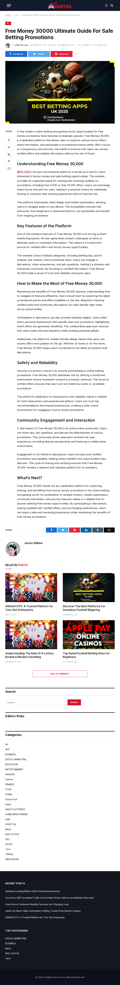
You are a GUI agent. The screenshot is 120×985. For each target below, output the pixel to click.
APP (7, 749)
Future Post (11, 799)
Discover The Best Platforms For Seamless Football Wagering (84, 608)
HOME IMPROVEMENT (16, 814)
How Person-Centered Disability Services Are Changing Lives (37, 904)
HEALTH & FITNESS (15, 809)
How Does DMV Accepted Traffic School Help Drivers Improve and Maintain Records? (49, 897)
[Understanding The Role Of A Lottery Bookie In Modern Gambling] (31, 634)
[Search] (111, 5)
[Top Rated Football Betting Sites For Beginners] (89, 634)
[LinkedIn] (8, 154)
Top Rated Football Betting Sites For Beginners (86, 655)
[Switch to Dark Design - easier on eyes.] (106, 5)
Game (8, 804)
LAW (7, 819)
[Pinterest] (8, 161)
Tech (8, 849)
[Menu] (9, 5)
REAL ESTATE (12, 834)
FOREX (8, 794)
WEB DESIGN (12, 859)
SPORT (9, 844)
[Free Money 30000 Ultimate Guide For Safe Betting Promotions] (60, 122)
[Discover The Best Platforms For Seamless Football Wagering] (89, 587)
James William (21, 45)
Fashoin (9, 779)
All (8, 23)
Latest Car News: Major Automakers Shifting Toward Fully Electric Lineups (43, 911)
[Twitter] (8, 147)
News (8, 829)
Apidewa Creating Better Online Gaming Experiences (32, 891)
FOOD (8, 789)
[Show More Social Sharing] (76, 54)
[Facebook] (8, 140)
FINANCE (9, 784)
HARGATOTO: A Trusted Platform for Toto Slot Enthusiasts (29, 608)
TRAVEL (9, 854)
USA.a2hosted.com (75, 977)
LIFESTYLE (10, 824)
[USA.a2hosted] (60, 5)
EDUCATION (11, 764)
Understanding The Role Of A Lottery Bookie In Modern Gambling (29, 655)
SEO (7, 839)
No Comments (85, 45)
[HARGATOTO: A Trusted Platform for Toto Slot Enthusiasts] (31, 587)
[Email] (8, 168)
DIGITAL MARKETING (15, 759)
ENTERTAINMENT (14, 769)
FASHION (10, 774)
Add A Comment (60, 673)
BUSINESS (10, 754)
